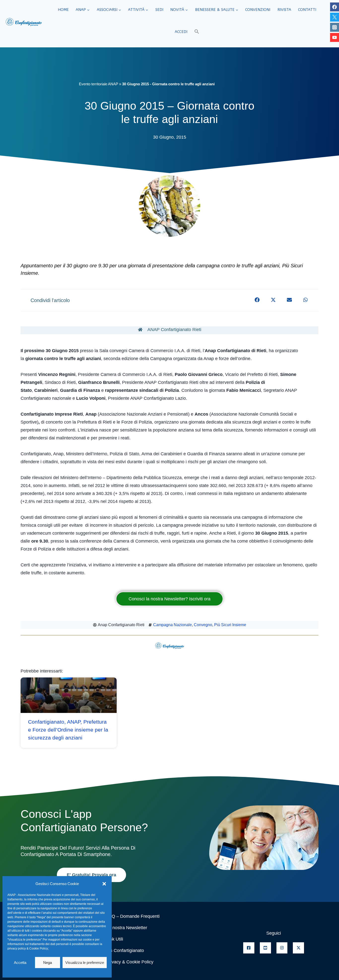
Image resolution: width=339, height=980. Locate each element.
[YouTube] (334, 37)
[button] (104, 883)
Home (63, 9)
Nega (47, 962)
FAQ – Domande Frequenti (133, 916)
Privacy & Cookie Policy (129, 961)
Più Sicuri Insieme (230, 625)
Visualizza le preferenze (84, 962)
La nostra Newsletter (126, 927)
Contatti (307, 9)
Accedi (181, 32)
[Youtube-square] (265, 947)
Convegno (203, 625)
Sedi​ (159, 9)
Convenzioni (257, 9)
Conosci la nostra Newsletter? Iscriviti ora (169, 598)
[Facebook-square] (248, 947)
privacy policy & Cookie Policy (27, 948)
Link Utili (114, 939)
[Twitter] (334, 17)
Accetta (20, 962)
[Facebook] (334, 6)
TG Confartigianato (125, 950)
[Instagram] (334, 27)
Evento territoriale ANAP (98, 84)
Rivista (284, 9)
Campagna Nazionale (172, 625)
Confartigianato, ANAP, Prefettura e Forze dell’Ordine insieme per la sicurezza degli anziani (68, 729)
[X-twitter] (298, 947)
